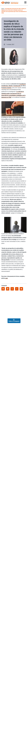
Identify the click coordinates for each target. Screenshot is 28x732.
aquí (6, 278)
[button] (3, 289)
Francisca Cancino (6, 87)
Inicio (2, 8)
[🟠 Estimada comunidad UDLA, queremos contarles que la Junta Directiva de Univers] (12, 307)
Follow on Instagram (14, 321)
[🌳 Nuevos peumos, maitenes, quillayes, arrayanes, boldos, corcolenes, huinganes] (18, 307)
